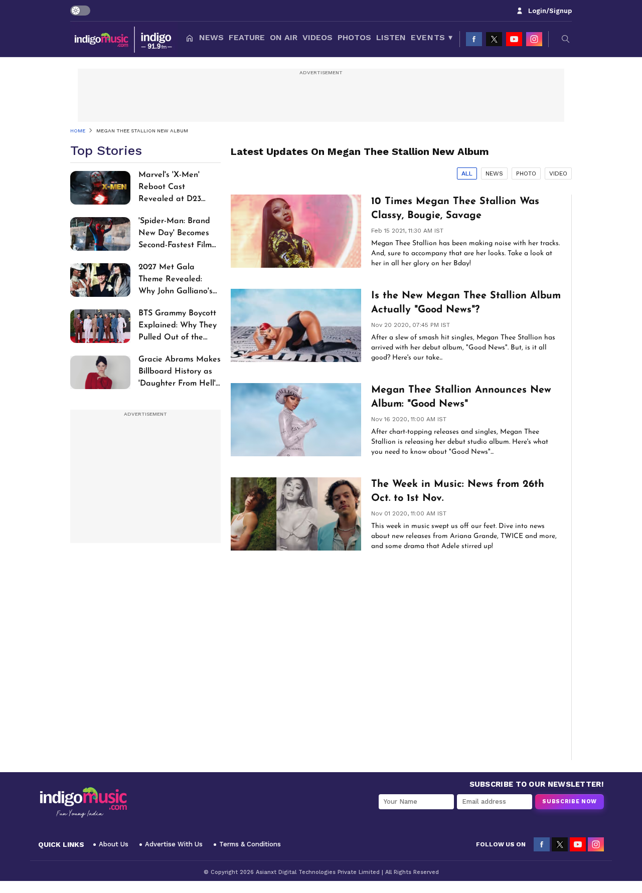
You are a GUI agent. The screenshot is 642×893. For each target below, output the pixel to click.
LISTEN (391, 37)
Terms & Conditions (250, 844)
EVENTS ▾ (431, 37)
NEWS (211, 37)
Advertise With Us (174, 844)
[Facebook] (474, 39)
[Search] (566, 39)
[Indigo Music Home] (83, 803)
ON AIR (283, 37)
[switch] (80, 11)
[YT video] (514, 39)
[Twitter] (494, 39)
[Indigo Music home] (124, 39)
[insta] (534, 39)
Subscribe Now (569, 801)
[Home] (189, 39)
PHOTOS (354, 37)
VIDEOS (317, 37)
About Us (113, 844)
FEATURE (247, 37)
